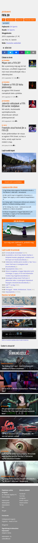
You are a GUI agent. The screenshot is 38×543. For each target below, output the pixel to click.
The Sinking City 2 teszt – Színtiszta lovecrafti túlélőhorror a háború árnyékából (17, 208)
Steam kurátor (23, 503)
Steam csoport (23, 500)
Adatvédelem (6, 505)
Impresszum (5, 500)
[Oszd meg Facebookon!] (5, 52)
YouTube (22, 496)
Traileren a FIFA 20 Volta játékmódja (12, 86)
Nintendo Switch (30, 20)
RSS (3, 507)
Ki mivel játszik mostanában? (14, 253)
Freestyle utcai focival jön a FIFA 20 (14, 129)
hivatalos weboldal (13, 43)
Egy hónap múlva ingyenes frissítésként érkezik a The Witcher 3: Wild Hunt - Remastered (18, 191)
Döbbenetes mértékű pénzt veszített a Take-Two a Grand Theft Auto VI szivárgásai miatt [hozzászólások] (21, 264)
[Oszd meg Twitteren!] (10, 52)
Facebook (22, 494)
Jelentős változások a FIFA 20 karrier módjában (13, 104)
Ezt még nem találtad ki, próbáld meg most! (19, 243)
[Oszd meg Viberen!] (22, 52)
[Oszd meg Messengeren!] (16, 52)
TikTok (21, 505)
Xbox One (20, 20)
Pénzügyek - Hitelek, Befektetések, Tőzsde (18, 289)
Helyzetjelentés (10, 292)
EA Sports (13, 26)
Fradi (7, 287)
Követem (8, 48)
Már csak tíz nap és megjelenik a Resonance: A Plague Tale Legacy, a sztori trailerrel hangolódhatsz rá (18, 197)
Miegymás (5, 525)
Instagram (22, 498)
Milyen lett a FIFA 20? (11, 62)
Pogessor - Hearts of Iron (9, 521)
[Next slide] (33, 166)
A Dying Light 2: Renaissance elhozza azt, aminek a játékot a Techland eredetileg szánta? (19, 203)
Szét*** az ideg (10, 285)
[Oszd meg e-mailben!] (33, 52)
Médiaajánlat (6, 503)
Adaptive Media (6, 533)
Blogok (4, 511)
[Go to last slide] (4, 166)
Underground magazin (8, 519)
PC (3, 20)
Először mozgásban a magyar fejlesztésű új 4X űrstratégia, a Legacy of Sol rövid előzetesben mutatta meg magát (17, 214)
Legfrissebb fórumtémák (10, 250)
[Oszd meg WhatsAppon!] (27, 52)
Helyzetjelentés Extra (12, 269)
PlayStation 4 (11, 20)
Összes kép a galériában (13, 182)
